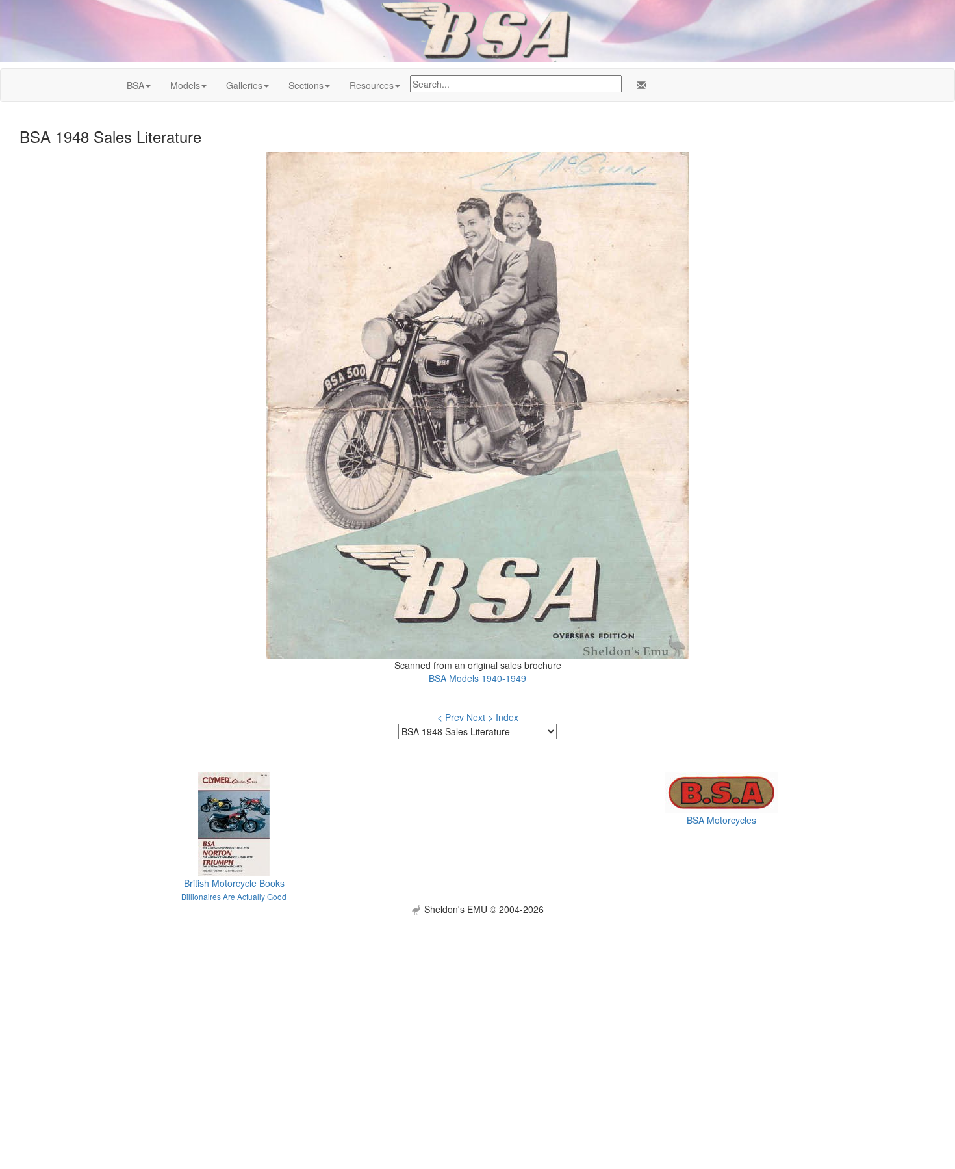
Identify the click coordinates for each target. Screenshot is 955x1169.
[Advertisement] (477, 1006)
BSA (135, 85)
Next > (479, 717)
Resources (372, 85)
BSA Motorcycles (721, 819)
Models (185, 85)
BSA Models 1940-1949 (477, 678)
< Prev (450, 717)
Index (507, 717)
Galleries (244, 85)
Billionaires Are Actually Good (233, 896)
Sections (306, 85)
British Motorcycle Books (234, 882)
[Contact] (639, 85)
